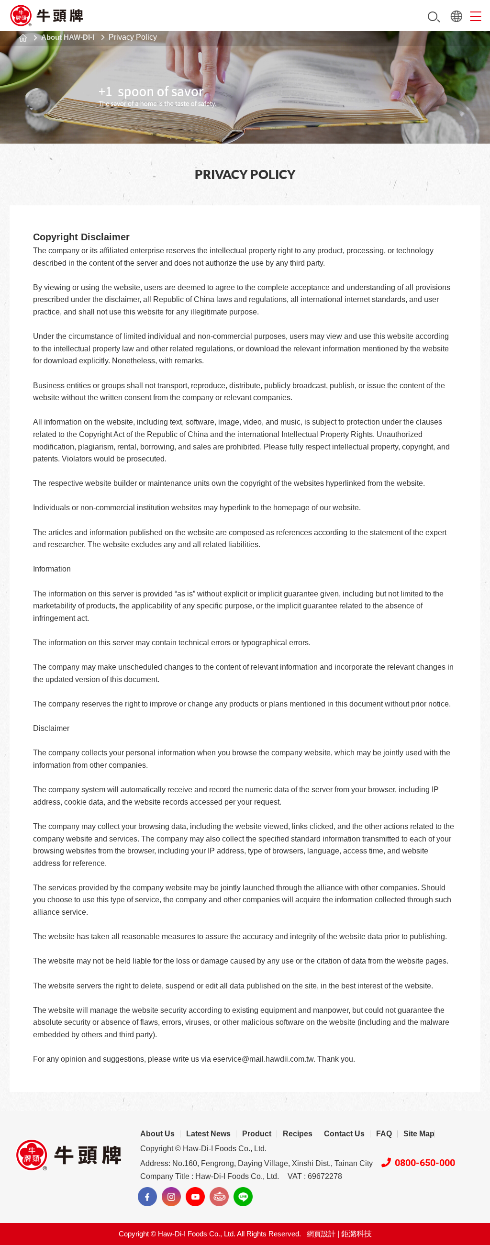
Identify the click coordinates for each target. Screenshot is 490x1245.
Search (434, 16)
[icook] (219, 1196)
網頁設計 (321, 1234)
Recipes (297, 1134)
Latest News (208, 1134)
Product (256, 1134)
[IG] (171, 1196)
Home (23, 38)
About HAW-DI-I (67, 37)
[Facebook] (147, 1196)
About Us (157, 1134)
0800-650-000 (425, 1162)
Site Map (418, 1134)
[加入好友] (243, 1196)
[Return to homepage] (47, 15)
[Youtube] (195, 1196)
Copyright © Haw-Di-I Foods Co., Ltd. (203, 1148)
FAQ (384, 1134)
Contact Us (344, 1134)
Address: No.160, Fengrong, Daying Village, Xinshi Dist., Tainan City (256, 1163)
